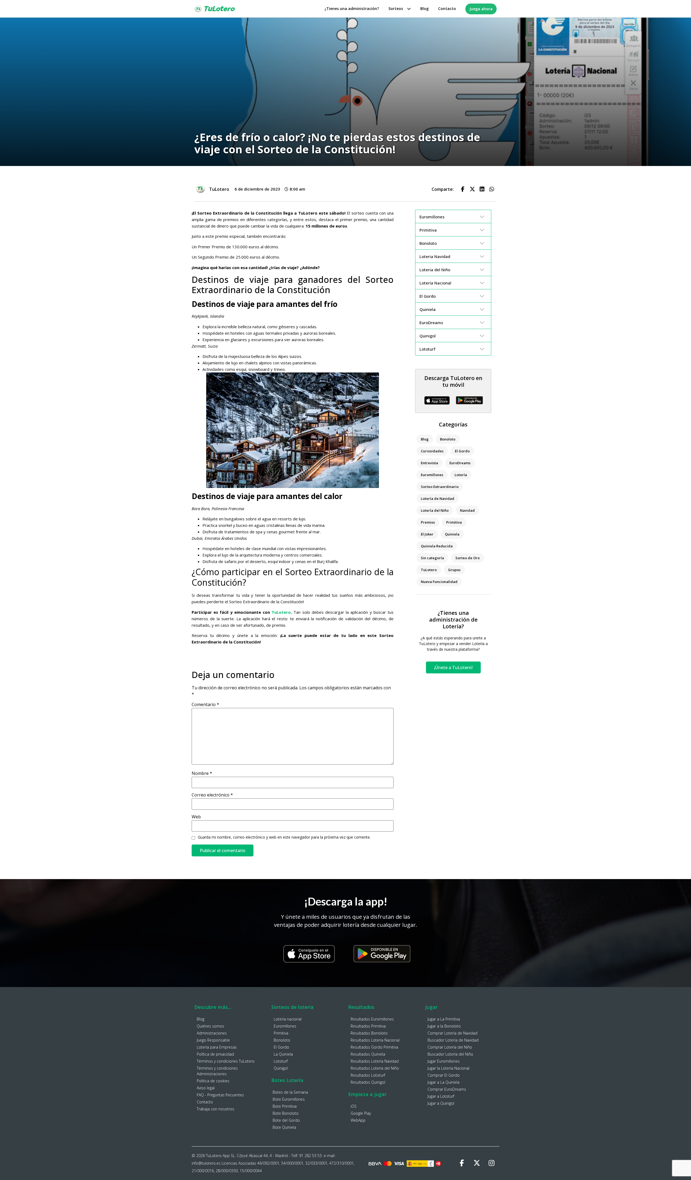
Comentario (205, 704)
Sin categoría (432, 557)
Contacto (447, 8)
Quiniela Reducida (437, 546)
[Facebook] (462, 1163)
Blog (424, 8)
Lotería (461, 474)
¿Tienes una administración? (351, 8)
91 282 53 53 (310, 1155)
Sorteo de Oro (467, 557)
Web (196, 817)
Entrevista (429, 462)
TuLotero (281, 612)
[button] (463, 189)
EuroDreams (459, 462)
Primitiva (454, 522)
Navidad (467, 510)
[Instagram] (491, 1163)
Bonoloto (447, 439)
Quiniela (452, 534)
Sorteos (395, 8)
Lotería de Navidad (437, 498)
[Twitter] (476, 1163)
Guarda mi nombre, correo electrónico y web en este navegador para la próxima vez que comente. (284, 837)
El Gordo (462, 451)
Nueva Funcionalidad (439, 581)
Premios (428, 522)
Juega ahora (481, 8)
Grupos (454, 569)
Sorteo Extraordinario (440, 486)
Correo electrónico (212, 795)
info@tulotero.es (206, 1163)
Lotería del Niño (435, 510)
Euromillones (432, 474)
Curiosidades (432, 451)
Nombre (202, 773)
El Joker (427, 534)
